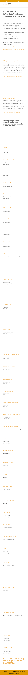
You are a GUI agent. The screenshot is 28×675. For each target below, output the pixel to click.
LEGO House (6, 148)
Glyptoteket (6, 242)
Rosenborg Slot (7, 647)
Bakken (5, 254)
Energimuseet (7, 512)
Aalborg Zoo (6, 548)
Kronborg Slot (7, 474)
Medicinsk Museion (8, 462)
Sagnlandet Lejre (8, 304)
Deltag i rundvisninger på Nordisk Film (13, 61)
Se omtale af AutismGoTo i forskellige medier (13, 46)
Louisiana (5, 230)
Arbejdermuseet (7, 379)
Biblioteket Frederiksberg (10, 426)
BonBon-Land (7, 183)
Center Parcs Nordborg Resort (12, 160)
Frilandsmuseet (7, 279)
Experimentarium (8, 172)
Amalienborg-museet (9, 366)
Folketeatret (6, 635)
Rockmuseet (6, 562)
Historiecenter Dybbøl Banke (11, 414)
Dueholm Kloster (8, 486)
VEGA (4, 438)
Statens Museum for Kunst (10, 219)
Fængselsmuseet (8, 391)
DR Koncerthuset (8, 524)
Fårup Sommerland (8, 500)
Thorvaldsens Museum (9, 536)
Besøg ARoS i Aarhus (9, 98)
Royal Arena (6, 329)
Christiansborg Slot (8, 612)
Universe (5, 194)
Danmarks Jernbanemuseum (11, 354)
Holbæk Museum (8, 450)
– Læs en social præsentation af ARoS (11, 112)
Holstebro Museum (8, 587)
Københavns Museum (9, 208)
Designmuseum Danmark (10, 402)
